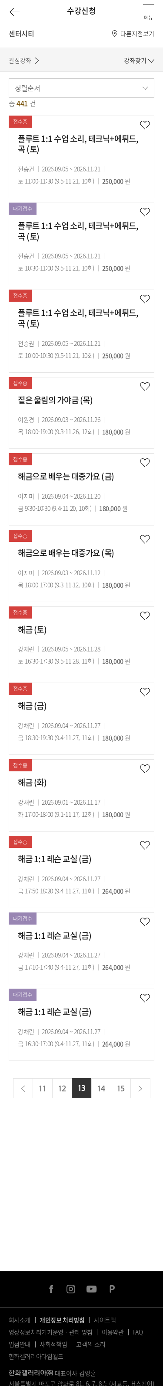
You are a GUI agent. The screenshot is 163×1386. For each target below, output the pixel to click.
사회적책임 (53, 1344)
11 (42, 1088)
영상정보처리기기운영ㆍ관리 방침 (51, 1332)
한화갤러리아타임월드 (36, 1356)
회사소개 (20, 1319)
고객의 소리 (90, 1344)
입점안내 (20, 1344)
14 (101, 1088)
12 (62, 1088)
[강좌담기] (144, 125)
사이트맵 (105, 1319)
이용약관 (113, 1332)
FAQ (138, 1332)
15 (120, 1088)
